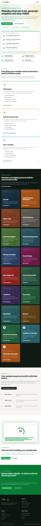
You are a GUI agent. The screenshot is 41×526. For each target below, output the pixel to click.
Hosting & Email (25, 506)
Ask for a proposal (18, 487)
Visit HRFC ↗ (25, 282)
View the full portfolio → (6, 186)
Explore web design (20, 105)
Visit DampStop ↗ (26, 301)
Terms (23, 518)
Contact (3, 518)
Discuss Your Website (26, 513)
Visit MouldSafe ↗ (7, 321)
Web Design (24, 501)
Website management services (9, 388)
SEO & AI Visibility (25, 504)
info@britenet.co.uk (26, 515)
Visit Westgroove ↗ (7, 263)
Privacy (23, 517)
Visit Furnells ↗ (6, 205)
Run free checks (5, 458)
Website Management (26, 503)
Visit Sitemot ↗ (26, 321)
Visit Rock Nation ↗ (7, 282)
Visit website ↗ (26, 205)
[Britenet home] (7, 2)
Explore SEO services (20, 160)
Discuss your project (6, 487)
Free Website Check (5, 515)
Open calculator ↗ (7, 340)
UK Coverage (4, 517)
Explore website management (20, 133)
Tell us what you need (6, 23)
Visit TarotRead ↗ (7, 301)
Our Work (3, 513)
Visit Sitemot (15, 458)
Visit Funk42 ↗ (26, 263)
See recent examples (18, 23)
